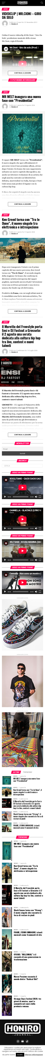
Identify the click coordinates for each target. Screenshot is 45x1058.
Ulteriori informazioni (34, 1055)
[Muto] (36, 497)
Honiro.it (14, 24)
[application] (22, 487)
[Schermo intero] (40, 497)
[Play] (5, 497)
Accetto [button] (20, 1055)
